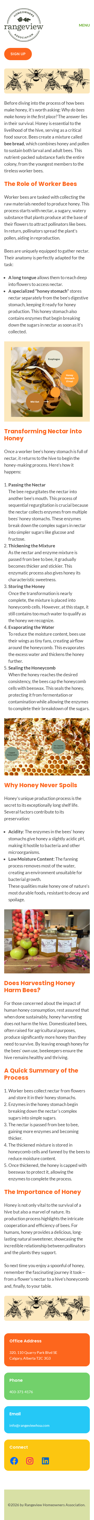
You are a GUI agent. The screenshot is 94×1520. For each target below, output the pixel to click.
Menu (84, 25)
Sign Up (18, 54)
